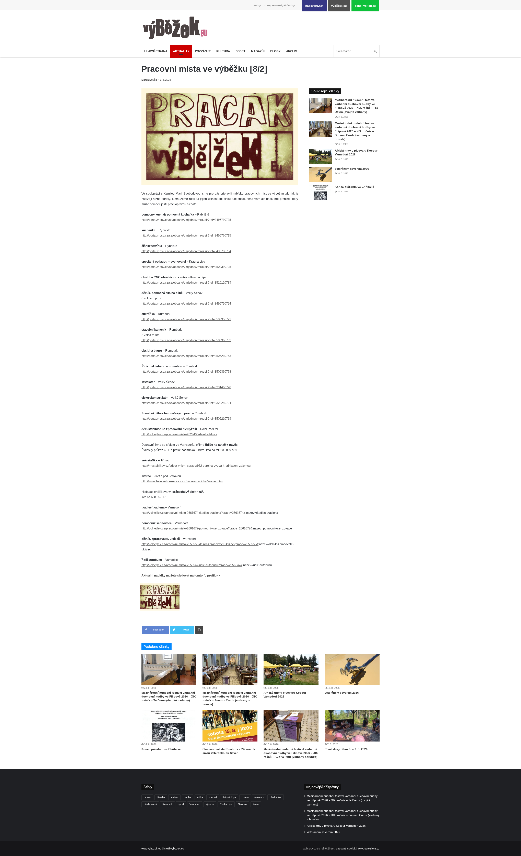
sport (181, 804)
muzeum (259, 797)
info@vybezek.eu (173, 848)
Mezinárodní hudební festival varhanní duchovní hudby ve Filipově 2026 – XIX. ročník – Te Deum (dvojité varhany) (168, 696)
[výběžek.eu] (176, 28)
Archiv (291, 51)
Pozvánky (203, 51)
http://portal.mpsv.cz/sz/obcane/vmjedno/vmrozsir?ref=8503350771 (186, 319)
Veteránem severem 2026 (352, 168)
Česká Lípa (226, 804)
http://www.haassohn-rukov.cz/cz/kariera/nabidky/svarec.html (182, 481)
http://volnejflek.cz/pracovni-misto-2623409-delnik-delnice (179, 434)
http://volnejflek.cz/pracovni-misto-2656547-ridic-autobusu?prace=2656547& (191, 565)
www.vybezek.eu (151, 848)
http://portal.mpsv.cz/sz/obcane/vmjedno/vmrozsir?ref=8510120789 (186, 282)
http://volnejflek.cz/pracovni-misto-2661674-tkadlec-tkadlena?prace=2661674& (193, 512)
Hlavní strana (155, 51)
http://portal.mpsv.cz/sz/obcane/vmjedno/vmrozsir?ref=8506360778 (186, 371)
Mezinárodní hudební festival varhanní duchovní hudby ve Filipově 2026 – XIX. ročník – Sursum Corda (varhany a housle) (355, 131)
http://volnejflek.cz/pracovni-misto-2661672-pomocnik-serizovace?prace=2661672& (196, 528)
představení (150, 804)
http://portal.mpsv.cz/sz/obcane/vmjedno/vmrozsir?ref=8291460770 (186, 387)
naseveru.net (314, 5)
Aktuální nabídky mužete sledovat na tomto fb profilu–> (180, 575)
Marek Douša (149, 79)
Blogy (275, 51)
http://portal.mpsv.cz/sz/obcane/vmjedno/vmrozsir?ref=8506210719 (186, 418)
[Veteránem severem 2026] (320, 174)
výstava (210, 804)
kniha (200, 797)
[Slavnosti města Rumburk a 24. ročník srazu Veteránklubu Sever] (229, 725)
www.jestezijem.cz (369, 848)
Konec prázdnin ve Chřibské (354, 186)
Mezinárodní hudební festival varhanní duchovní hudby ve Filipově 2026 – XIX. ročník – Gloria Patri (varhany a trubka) (291, 752)
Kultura (223, 51)
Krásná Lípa (229, 797)
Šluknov (242, 804)
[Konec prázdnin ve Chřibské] (320, 192)
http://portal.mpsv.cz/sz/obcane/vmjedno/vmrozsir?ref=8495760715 (186, 235)
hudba (187, 797)
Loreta (245, 797)
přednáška (275, 797)
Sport (240, 51)
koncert (213, 797)
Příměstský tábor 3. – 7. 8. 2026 (346, 749)
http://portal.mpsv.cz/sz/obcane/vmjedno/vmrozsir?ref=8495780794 (186, 251)
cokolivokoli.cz (365, 5)
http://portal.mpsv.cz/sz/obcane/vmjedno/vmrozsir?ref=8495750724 (186, 303)
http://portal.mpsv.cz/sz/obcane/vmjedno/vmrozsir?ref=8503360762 (186, 340)
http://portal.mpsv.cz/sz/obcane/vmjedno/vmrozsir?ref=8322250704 (186, 403)
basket (147, 797)
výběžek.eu (339, 5)
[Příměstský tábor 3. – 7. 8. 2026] (352, 725)
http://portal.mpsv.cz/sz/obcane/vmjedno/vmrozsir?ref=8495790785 (186, 219)
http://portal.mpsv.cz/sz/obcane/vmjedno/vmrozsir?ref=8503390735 (186, 266)
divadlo (161, 797)
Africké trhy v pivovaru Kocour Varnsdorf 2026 (336, 825)
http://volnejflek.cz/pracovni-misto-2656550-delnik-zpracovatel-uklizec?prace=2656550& (199, 544)
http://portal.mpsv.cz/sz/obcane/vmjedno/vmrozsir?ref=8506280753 (186, 356)
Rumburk (167, 804)
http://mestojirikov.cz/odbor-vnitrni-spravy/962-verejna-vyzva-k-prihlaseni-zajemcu (196, 465)
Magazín (258, 51)
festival (174, 797)
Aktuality (181, 51)
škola (256, 804)
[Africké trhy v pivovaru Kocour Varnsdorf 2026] (320, 156)
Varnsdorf (194, 804)
